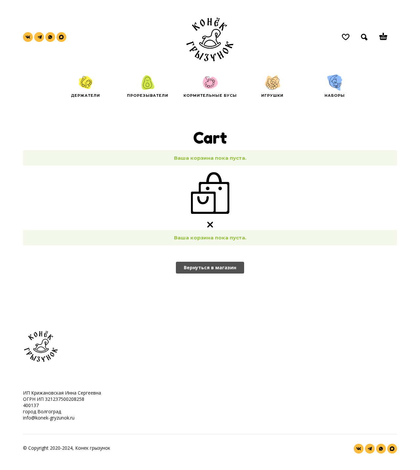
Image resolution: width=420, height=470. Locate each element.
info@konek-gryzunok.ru (48, 418)
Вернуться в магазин (210, 267)
